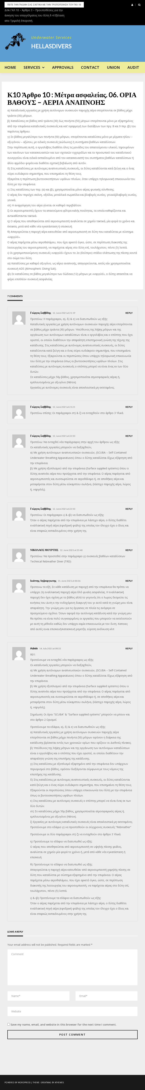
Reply (129, 312)
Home (10, 67)
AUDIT (133, 67)
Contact (90, 67)
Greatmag (46, 1082)
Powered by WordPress (17, 1082)
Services (32, 67)
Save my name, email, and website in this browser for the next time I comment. (63, 1024)
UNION (113, 67)
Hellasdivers (51, 46)
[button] (132, 5)
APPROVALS (62, 67)
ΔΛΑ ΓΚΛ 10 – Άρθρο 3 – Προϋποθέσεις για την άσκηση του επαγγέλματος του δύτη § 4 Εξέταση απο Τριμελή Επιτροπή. (34, 15)
